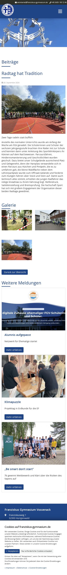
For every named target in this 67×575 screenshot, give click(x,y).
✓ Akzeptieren (12, 551)
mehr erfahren (14, 349)
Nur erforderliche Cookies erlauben (36, 551)
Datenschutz (22, 568)
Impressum (10, 568)
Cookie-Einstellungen (38, 568)
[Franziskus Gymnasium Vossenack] (7, 11)
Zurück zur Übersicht (14, 272)
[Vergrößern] (17, 219)
